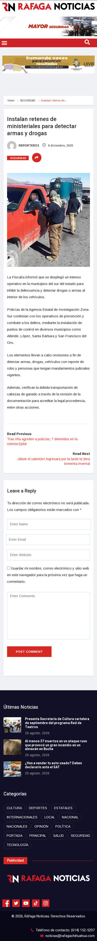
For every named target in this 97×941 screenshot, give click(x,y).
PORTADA (14, 835)
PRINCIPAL (37, 835)
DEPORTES (38, 808)
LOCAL (49, 817)
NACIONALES (17, 826)
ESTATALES (63, 808)
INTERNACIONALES (22, 817)
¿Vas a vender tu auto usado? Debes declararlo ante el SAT (53, 765)
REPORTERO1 (28, 145)
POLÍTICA (62, 826)
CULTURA (14, 808)
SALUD (58, 835)
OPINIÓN (41, 826)
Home (11, 100)
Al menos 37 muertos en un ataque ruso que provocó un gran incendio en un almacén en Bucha (56, 745)
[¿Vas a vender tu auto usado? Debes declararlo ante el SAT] (12, 769)
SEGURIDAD (27, 100)
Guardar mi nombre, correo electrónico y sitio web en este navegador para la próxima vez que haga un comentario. (48, 574)
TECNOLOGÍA (17, 845)
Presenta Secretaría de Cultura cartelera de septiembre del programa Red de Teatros (57, 723)
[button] (4, 43)
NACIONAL (70, 817)
